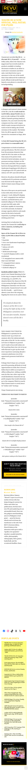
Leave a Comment (9, 29)
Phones (4, 27)
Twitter (14, 492)
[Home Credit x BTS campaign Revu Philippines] (14, 1)
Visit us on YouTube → (14, 761)
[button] (25, 8)
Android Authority (17, 32)
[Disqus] (14, 565)
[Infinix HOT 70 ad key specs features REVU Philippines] (14, 45)
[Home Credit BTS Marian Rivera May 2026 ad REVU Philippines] (14, 97)
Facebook (7, 492)
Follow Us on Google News (15, 474)
